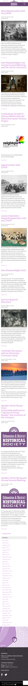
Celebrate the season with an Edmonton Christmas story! (11, 353)
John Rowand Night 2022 (13, 270)
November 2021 (7, 557)
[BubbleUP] (15, 684)
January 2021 (6, 569)
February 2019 (6, 606)
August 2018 (6, 618)
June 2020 (5, 580)
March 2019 (5, 604)
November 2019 (7, 592)
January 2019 (6, 608)
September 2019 (7, 597)
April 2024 (5, 543)
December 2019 (6, 590)
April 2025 (5, 540)
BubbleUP (12, 684)
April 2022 (5, 552)
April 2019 (5, 601)
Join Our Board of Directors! (9, 300)
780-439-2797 (5, 1)
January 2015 (6, 625)
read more (4, 58)
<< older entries (6, 533)
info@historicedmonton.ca (10, 667)
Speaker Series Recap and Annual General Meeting (14, 479)
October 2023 (6, 545)
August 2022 (6, 550)
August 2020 (6, 578)
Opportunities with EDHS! (10, 166)
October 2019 (6, 594)
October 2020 (6, 573)
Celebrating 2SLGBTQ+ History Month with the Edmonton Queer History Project (13, 117)
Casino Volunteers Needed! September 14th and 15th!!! (13, 218)
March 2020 (6, 585)
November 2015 (7, 622)
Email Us (22, 1)
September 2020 (7, 576)
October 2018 (6, 613)
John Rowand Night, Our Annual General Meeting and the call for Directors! (13, 65)
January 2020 (6, 587)
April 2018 (5, 620)
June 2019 (5, 599)
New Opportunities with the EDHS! (13, 12)
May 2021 (5, 562)
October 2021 (6, 559)
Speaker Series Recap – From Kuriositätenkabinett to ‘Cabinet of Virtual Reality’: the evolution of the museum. (13, 411)
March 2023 (5, 547)
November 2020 (7, 571)
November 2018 (7, 611)
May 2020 (5, 583)
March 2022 (5, 554)
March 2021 (5, 564)
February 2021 (6, 566)
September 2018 (7, 615)
